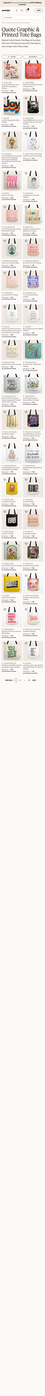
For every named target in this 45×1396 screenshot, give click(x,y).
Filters (13, 57)
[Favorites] (21, 10)
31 (29, 680)
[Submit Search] (4, 17)
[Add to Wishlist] (5, 62)
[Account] (16, 10)
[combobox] (22, 17)
